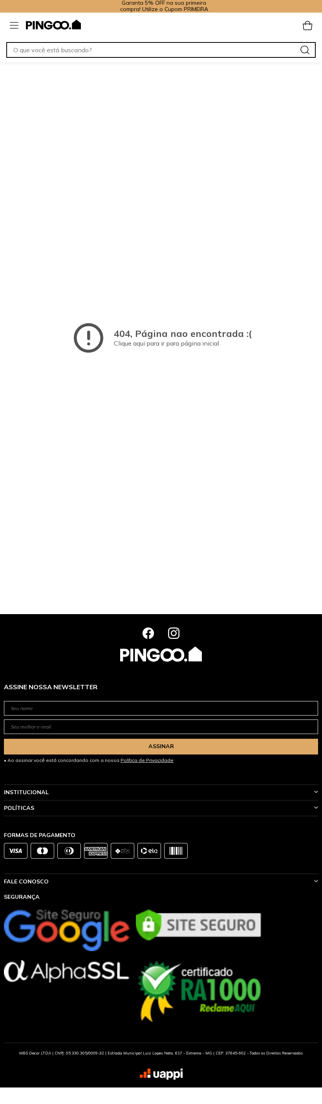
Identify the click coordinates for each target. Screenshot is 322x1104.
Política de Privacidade (147, 760)
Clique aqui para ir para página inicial (166, 343)
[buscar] (305, 50)
